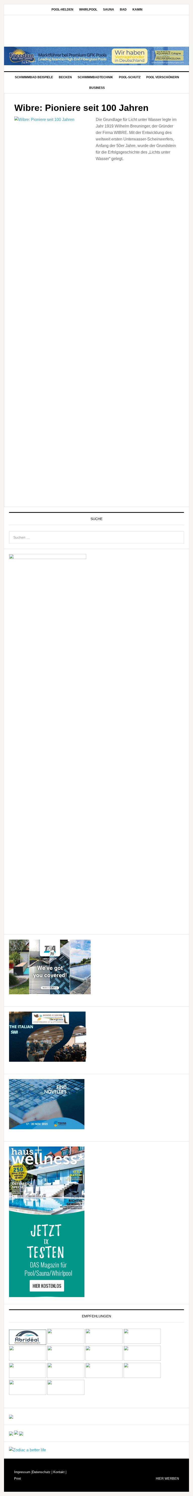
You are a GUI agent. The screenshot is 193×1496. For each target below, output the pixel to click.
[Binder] (65, 1342)
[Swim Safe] (27, 1376)
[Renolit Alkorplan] (11, 1416)
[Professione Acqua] (47, 1059)
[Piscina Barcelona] (46, 1127)
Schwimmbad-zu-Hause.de (96, 31)
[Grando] (27, 1359)
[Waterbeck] (142, 1376)
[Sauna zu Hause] (65, 1393)
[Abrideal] (27, 1342)
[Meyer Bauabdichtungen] (65, 1359)
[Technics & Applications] (50, 992)
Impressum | (23, 1472)
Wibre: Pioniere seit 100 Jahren (81, 108)
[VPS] (104, 1376)
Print (17, 1478)
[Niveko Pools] (104, 1359)
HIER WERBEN (167, 1478)
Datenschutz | (42, 1472)
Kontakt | (59, 1472)
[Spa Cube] (11, 1433)
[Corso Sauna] (21, 1433)
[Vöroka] (65, 1376)
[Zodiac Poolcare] (27, 1450)
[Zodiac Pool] (27, 1393)
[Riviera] (142, 1359)
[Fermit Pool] (104, 1342)
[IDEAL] (142, 1342)
